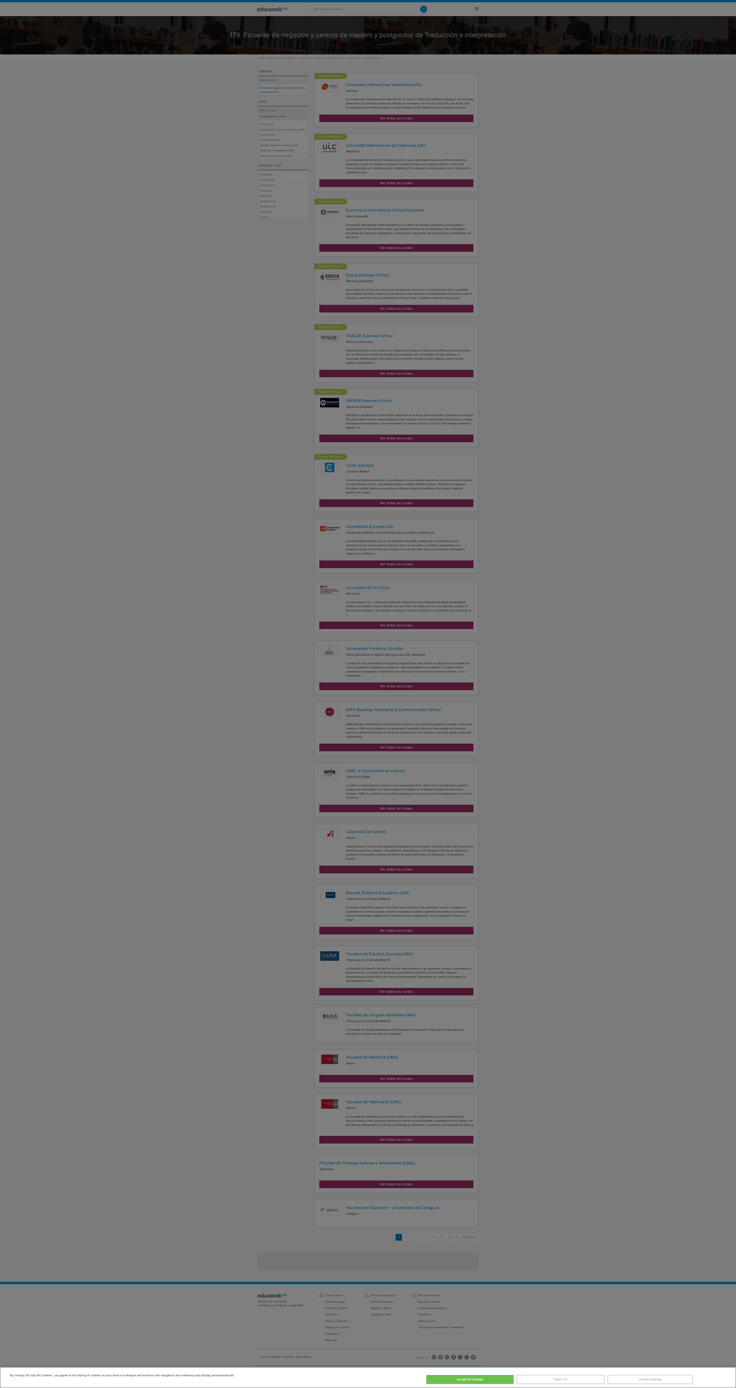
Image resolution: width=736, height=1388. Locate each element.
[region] (368, 1377)
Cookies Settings (650, 1379)
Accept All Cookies (470, 1379)
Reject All (560, 1379)
